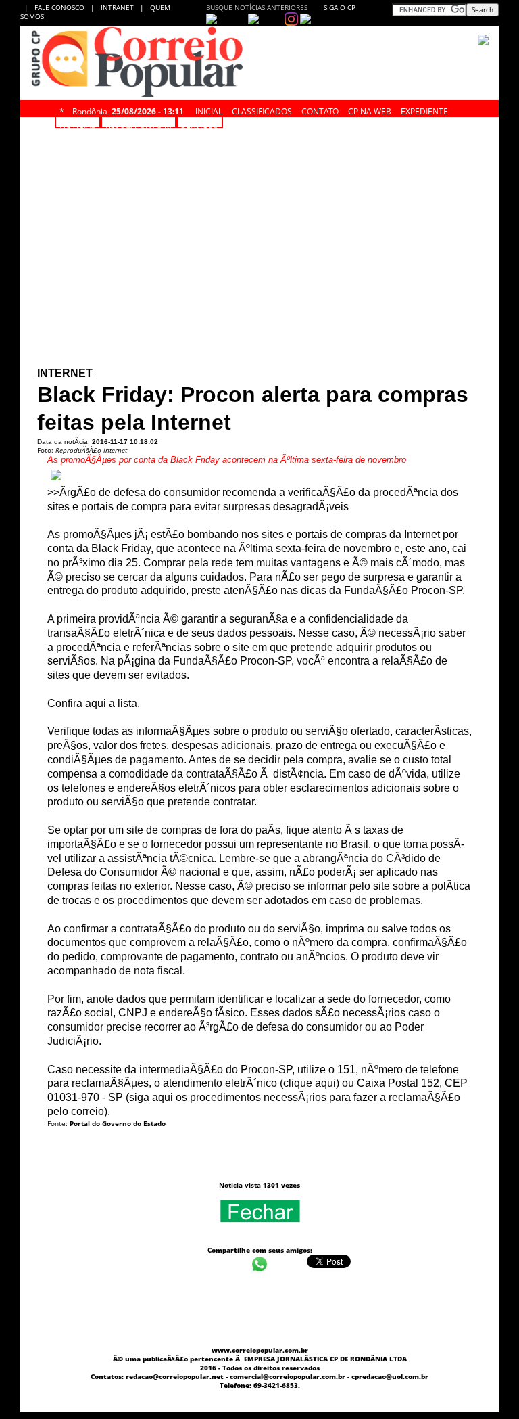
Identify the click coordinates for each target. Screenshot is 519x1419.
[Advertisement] (259, 146)
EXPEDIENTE (424, 110)
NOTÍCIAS (77, 123)
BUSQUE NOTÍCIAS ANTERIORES (256, 7)
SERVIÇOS (199, 123)
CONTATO (320, 110)
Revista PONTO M (138, 123)
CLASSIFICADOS (262, 110)
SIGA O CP (338, 7)
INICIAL (208, 110)
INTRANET (120, 7)
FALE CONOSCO (61, 7)
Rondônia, (128, 110)
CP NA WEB (369, 110)
